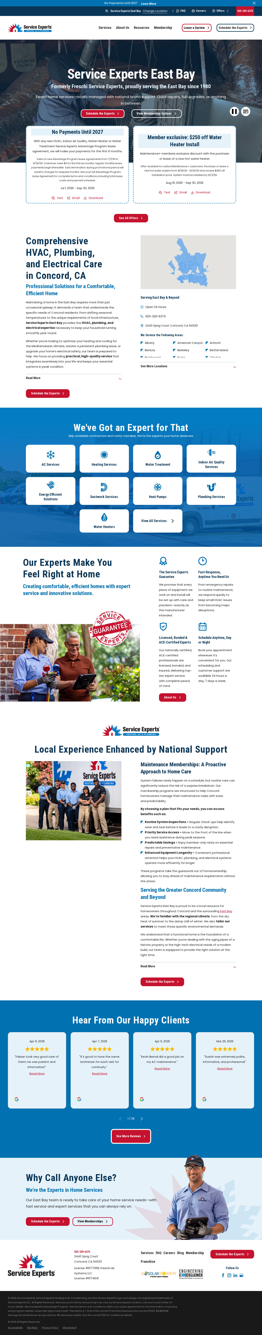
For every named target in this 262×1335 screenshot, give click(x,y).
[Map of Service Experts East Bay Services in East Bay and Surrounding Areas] (188, 262)
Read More (37, 1073)
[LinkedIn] (235, 1275)
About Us (170, 697)
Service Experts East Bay (125, 11)
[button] (245, 111)
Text (60, 198)
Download (96, 198)
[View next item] (141, 1118)
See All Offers (128, 218)
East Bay (226, 911)
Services (147, 1253)
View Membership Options (154, 113)
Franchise (148, 1261)
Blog (180, 1253)
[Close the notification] (254, 3)
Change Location (155, 11)
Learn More (148, 4)
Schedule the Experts (233, 28)
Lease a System (194, 28)
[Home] (30, 27)
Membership (195, 1253)
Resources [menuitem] (141, 28)
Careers (201, 10)
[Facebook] (223, 1275)
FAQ (182, 10)
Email (76, 198)
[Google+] (241, 1275)
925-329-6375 (245, 11)
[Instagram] (229, 1275)
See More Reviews (128, 1136)
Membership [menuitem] (163, 28)
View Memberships (90, 1221)
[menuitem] (15, 1328)
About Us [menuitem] (122, 28)
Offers (220, 10)
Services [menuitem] (105, 28)
